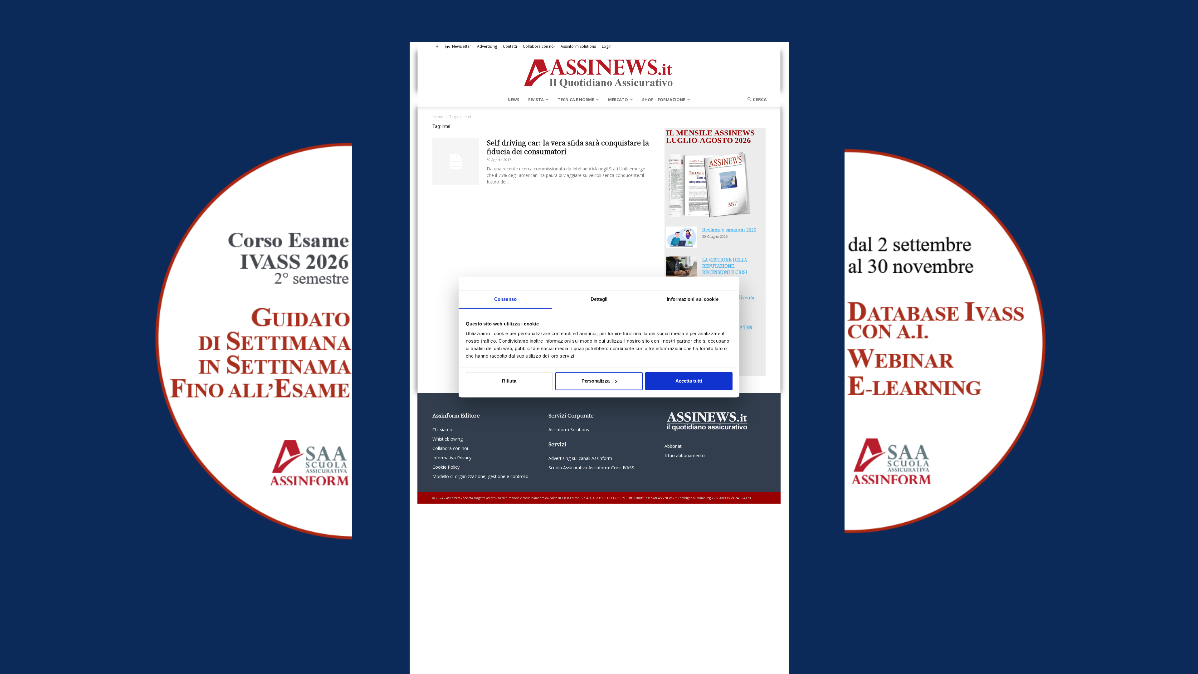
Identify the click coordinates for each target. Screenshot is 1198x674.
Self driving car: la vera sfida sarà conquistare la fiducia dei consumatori (568, 147)
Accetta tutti (688, 380)
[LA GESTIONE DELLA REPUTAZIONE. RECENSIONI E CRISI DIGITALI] (681, 267)
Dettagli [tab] (599, 299)
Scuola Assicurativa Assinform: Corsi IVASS (591, 468)
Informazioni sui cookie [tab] (692, 299)
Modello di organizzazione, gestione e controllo (480, 476)
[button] (755, 99)
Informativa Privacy (451, 458)
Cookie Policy (446, 467)
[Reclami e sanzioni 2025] (681, 237)
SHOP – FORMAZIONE (663, 99)
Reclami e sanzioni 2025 (729, 230)
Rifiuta (509, 380)
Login (606, 46)
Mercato (618, 99)
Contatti (510, 46)
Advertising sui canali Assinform (580, 458)
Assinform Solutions (578, 46)
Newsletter (461, 46)
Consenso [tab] (505, 299)
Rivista (536, 99)
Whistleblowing (447, 439)
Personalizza (596, 380)
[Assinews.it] (599, 72)
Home (437, 117)
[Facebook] (437, 46)
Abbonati (674, 446)
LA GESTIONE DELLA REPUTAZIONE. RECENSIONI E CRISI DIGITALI (724, 268)
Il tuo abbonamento (685, 455)
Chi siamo (442, 429)
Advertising (487, 46)
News (513, 99)
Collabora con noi (539, 46)
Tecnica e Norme (576, 99)
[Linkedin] (447, 46)
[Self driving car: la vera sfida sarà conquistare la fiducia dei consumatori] (455, 161)
